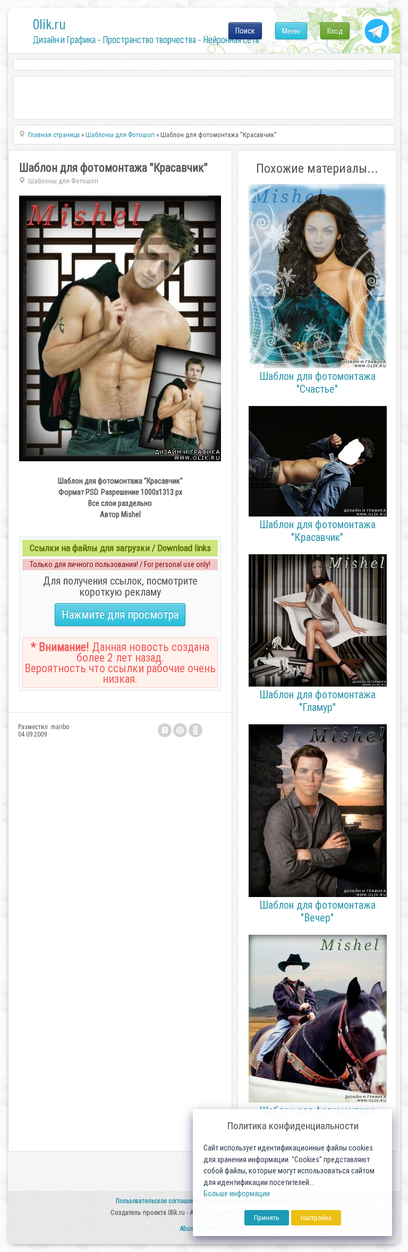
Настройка (316, 1218)
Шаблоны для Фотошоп (63, 181)
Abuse (188, 1228)
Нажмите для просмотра (120, 614)
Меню (291, 31)
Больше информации (236, 1193)
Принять (266, 1218)
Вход (335, 31)
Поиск (245, 31)
